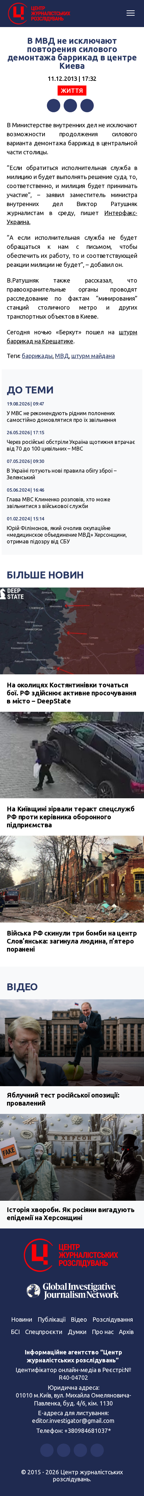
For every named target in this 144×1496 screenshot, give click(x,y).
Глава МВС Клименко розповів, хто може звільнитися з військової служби (58, 502)
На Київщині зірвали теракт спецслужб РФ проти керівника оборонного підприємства (71, 817)
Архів (126, 1331)
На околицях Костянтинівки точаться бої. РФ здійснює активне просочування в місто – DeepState (71, 693)
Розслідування (112, 1319)
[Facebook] (53, 105)
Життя (72, 90)
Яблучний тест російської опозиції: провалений (63, 1099)
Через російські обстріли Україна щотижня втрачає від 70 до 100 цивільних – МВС (71, 445)
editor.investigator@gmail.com (73, 1420)
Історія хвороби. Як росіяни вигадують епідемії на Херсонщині (70, 1213)
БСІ (15, 1331)
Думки (77, 1331)
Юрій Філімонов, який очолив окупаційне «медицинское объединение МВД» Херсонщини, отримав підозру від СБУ (67, 534)
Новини (21, 1319)
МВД (62, 355)
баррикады (37, 355)
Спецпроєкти (43, 1331)
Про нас (103, 1331)
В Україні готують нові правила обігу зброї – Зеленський (61, 474)
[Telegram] (87, 105)
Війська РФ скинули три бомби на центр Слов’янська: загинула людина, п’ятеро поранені (72, 941)
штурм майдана (93, 355)
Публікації (51, 1319)
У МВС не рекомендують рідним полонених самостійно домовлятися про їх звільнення (61, 416)
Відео (22, 986)
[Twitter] (70, 105)
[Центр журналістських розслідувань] (38, 14)
